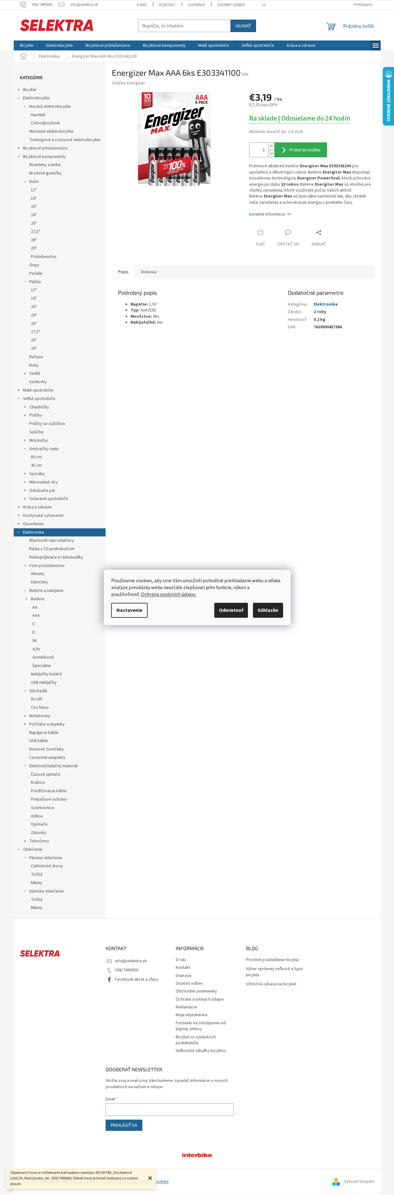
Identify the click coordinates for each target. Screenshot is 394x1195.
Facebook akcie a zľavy (137, 979)
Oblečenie (32, 849)
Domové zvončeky (46, 749)
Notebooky (39, 716)
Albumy (38, 574)
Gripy (34, 265)
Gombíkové (43, 657)
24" (34, 215)
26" (34, 223)
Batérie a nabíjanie (46, 591)
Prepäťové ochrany (49, 799)
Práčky (35, 415)
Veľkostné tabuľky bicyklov (201, 1051)
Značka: (128, 83)
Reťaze (36, 357)
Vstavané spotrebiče (48, 499)
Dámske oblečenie (46, 891)
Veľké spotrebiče (39, 399)
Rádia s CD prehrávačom (51, 549)
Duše (34, 182)
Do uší (36, 699)
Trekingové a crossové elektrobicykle (65, 140)
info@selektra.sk (131, 961)
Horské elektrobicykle (50, 106)
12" (34, 190)
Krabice (38, 782)
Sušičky (36, 432)
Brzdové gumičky (45, 173)
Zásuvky (38, 833)
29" (34, 248)
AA (34, 607)
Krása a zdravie (37, 507)
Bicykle (29, 90)
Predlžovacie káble (49, 791)
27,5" (35, 232)
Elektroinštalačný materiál (53, 766)
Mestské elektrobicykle (51, 131)
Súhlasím (268, 610)
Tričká (36, 874)
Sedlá (34, 373)
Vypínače (39, 824)
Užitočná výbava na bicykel (271, 984)
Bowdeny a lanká (44, 165)
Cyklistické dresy (47, 866)
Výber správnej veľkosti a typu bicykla (274, 972)
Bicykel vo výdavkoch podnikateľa (196, 1040)
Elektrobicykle (36, 98)
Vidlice (37, 816)
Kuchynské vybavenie (43, 515)
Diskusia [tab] (148, 272)
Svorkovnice (42, 808)
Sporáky (37, 474)
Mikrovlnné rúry (43, 482)
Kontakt (167, 5)
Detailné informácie (267, 214)
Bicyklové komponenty (44, 157)
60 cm (36, 457)
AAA (36, 615)
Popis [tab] (123, 272)
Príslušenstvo (43, 257)
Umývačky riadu (44, 449)
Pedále (35, 273)
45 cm (36, 465)
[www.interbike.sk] (197, 1155)
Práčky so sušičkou (47, 424)
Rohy (34, 365)
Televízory (39, 841)
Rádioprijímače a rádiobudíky (56, 557)
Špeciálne (41, 666)
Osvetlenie (33, 524)
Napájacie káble (44, 733)
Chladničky (39, 407)
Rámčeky (39, 582)
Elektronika (33, 532)
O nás (141, 5)
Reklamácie (186, 1007)
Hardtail (38, 115)
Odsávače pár (42, 491)
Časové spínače (45, 774)
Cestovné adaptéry (47, 758)
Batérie (38, 599)
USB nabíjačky (44, 682)
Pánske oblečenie (45, 858)
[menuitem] (27, 45)
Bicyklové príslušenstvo (45, 148)
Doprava (196, 5)
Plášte (35, 282)
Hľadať (243, 25)
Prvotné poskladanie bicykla (272, 960)
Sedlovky (38, 382)
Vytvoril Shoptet (359, 1181)
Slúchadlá (38, 691)
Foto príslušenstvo (46, 566)
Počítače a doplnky (47, 724)
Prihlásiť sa (124, 1125)
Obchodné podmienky (196, 991)
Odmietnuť (231, 610)
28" (34, 240)
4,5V (36, 649)
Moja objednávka (191, 1015)
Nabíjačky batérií (46, 674)
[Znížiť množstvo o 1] (271, 153)
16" (34, 198)
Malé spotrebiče (38, 390)
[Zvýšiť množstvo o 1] (271, 146)
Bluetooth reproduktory (51, 540)
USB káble (38, 741)
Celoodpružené (45, 123)
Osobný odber (231, 5)
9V (34, 641)
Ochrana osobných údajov (200, 999)
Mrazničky (38, 440)
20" (34, 206)
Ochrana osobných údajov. (168, 594)
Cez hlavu (40, 707)
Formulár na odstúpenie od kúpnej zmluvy (201, 1026)
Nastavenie (129, 610)
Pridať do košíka (304, 149)
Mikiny (36, 883)
